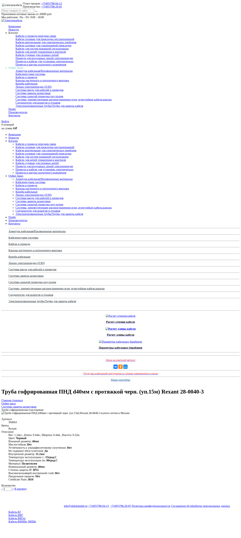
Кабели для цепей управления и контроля (41, 51)
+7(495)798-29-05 (51, 6)
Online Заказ (15, 175)
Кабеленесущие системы (30, 74)
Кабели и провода (26, 77)
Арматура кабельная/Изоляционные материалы (44, 70)
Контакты (14, 115)
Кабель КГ (14, 511)
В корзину (20, 488)
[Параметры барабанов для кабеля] (120, 340)
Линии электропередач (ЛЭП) (34, 86)
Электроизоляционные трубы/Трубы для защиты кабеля (49, 105)
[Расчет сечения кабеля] (120, 315)
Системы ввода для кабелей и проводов (40, 89)
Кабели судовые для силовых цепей (37, 55)
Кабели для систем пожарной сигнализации (42, 48)
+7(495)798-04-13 (51, 3)
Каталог (13, 140)
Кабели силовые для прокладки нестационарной (45, 39)
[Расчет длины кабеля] (121, 327)
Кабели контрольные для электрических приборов (46, 42)
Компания (14, 26)
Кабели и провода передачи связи (36, 35)
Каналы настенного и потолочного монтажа (42, 80)
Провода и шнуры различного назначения (41, 64)
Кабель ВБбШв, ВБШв (22, 521)
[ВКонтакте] (115, 367)
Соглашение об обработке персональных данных (200, 505)
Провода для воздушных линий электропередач (44, 58)
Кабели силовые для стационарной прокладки (43, 45)
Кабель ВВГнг (17, 518)
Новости (13, 29)
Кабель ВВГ (15, 515)
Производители (17, 112)
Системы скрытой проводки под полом (39, 96)
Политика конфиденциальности (151, 505)
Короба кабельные (27, 83)
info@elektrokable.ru (76, 505)
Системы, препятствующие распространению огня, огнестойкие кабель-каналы (64, 99)
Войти (5, 121)
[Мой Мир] (125, 367)
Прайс (12, 109)
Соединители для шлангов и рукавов (38, 102)
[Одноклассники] (120, 367)
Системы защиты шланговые (33, 93)
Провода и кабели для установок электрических (45, 61)
